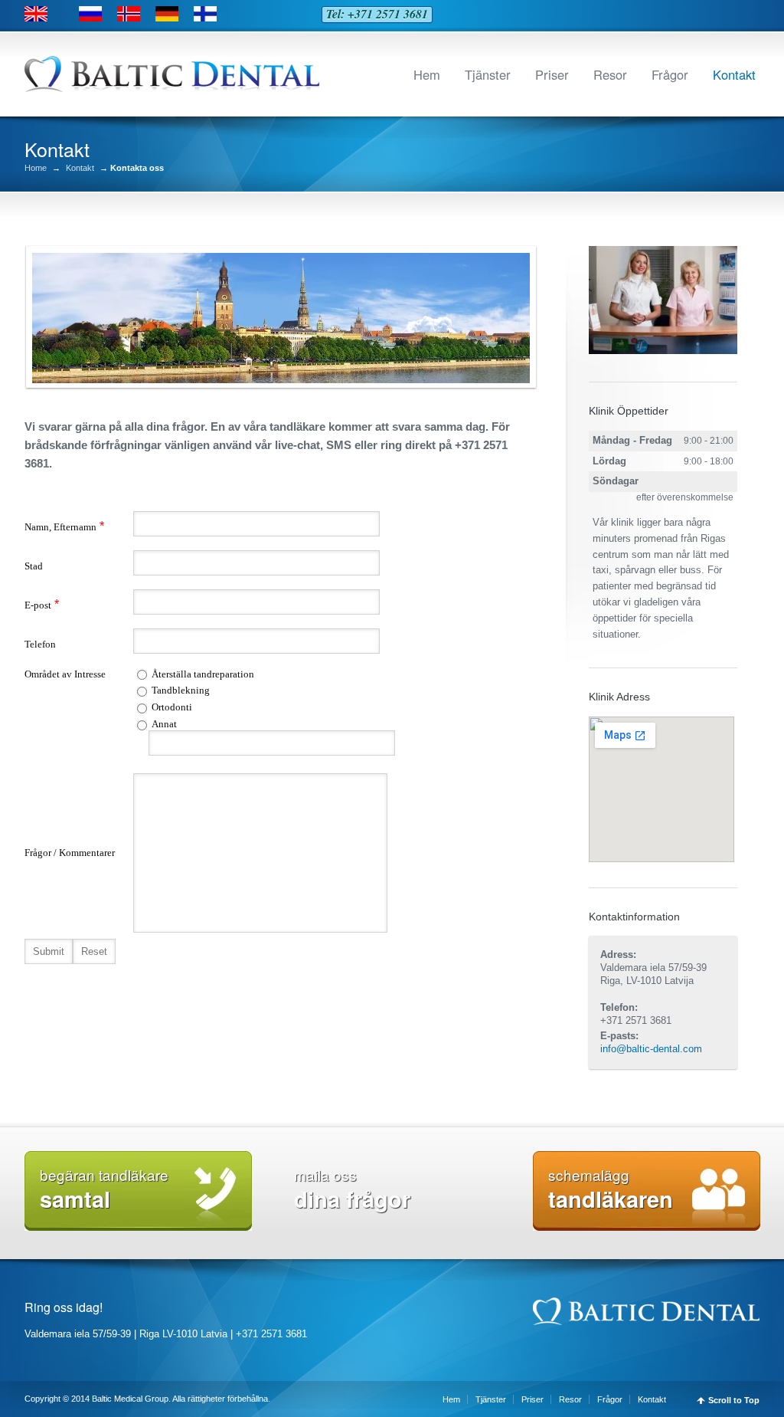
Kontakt (734, 74)
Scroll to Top (734, 1400)
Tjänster (488, 74)
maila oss (352, 1189)
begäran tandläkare (104, 1189)
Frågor (670, 74)
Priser (552, 74)
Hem (426, 74)
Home (35, 168)
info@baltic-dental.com (651, 1049)
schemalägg (610, 1189)
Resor (610, 74)
